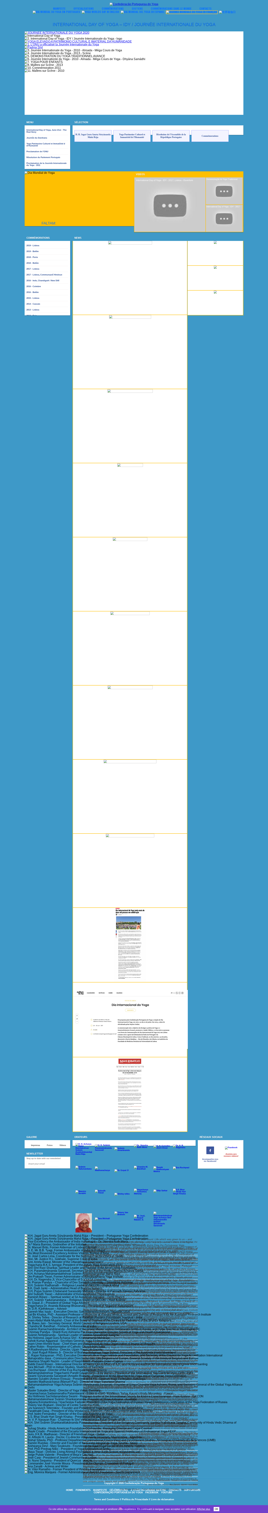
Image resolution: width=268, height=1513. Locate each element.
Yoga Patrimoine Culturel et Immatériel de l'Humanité (84, 16)
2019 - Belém (32, 251)
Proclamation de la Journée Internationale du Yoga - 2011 (46, 164)
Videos (140, 174)
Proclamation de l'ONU (37, 151)
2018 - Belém (32, 263)
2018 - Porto (32, 257)
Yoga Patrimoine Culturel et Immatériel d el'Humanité (45, 145)
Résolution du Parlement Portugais (43, 157)
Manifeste (59, 8)
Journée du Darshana (36, 138)
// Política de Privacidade (134, 1499)
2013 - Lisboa (32, 310)
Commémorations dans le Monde (171, 8)
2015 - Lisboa (32, 298)
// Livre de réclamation (161, 1499)
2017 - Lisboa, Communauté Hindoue (44, 275)
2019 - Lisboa (32, 245)
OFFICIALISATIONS (83, 8)
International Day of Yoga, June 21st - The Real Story (46, 131)
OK (216, 1509)
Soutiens (137, 8)
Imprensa (35, 1145)
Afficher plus (203, 1509)
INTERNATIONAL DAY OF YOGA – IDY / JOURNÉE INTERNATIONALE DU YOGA (134, 24)
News (77, 238)
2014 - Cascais (33, 304)
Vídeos (62, 1145)
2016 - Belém (32, 292)
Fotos (50, 1145)
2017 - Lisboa (32, 269)
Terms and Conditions (106, 1499)
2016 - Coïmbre (33, 286)
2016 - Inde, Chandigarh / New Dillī (42, 280)
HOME (69, 1490)
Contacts (205, 8)
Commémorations (113, 8)
